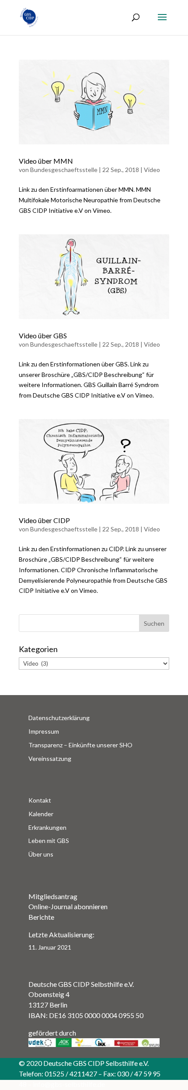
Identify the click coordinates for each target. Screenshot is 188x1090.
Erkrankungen (47, 827)
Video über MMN (46, 161)
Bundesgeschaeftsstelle (63, 169)
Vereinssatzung (49, 758)
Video (152, 169)
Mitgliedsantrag (52, 896)
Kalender (40, 814)
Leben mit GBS (48, 840)
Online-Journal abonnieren (68, 906)
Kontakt (39, 800)
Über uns (40, 854)
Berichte (41, 917)
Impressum (43, 731)
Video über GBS (43, 335)
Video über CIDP (44, 520)
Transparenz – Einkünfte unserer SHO (80, 745)
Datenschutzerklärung (59, 717)
